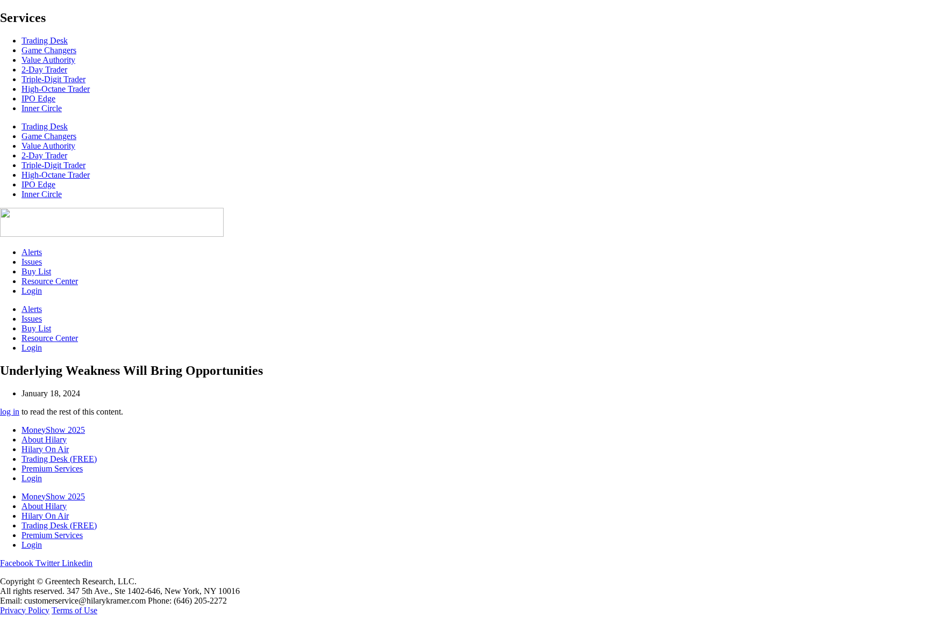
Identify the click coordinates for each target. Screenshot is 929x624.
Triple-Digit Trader (53, 79)
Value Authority (48, 59)
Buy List (36, 271)
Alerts (32, 252)
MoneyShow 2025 (53, 429)
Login (32, 290)
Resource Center (50, 281)
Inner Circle (42, 108)
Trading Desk (45, 40)
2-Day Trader (44, 69)
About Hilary (44, 439)
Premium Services (52, 468)
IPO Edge (38, 98)
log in (9, 411)
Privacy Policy (24, 610)
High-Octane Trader (56, 88)
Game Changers (49, 50)
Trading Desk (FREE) (59, 458)
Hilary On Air (45, 449)
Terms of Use (74, 610)
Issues (32, 261)
